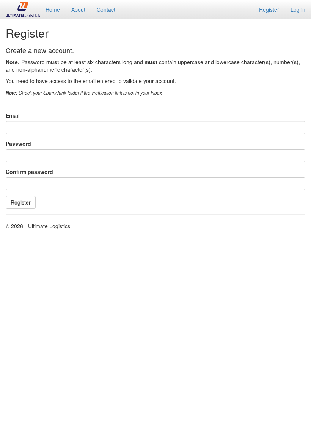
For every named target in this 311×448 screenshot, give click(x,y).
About (78, 9)
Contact (106, 9)
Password (18, 143)
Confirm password (29, 171)
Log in (298, 9)
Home (53, 9)
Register (269, 9)
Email (13, 115)
